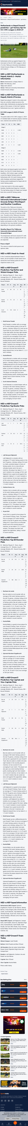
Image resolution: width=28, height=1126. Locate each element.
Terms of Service (19, 1109)
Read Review (23, 983)
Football (2, 1109)
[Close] (22, 1119)
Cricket (5, 17)
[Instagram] (8, 1100)
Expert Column (4, 973)
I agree (7, 1118)
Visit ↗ (23, 985)
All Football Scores (16, 1)
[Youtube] (12, 1100)
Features (12, 1070)
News (10, 17)
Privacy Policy (18, 1111)
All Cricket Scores (6, 1)
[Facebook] (2, 1100)
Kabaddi (3, 1111)
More (25, 979)
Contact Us (17, 1107)
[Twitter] (5, 1100)
